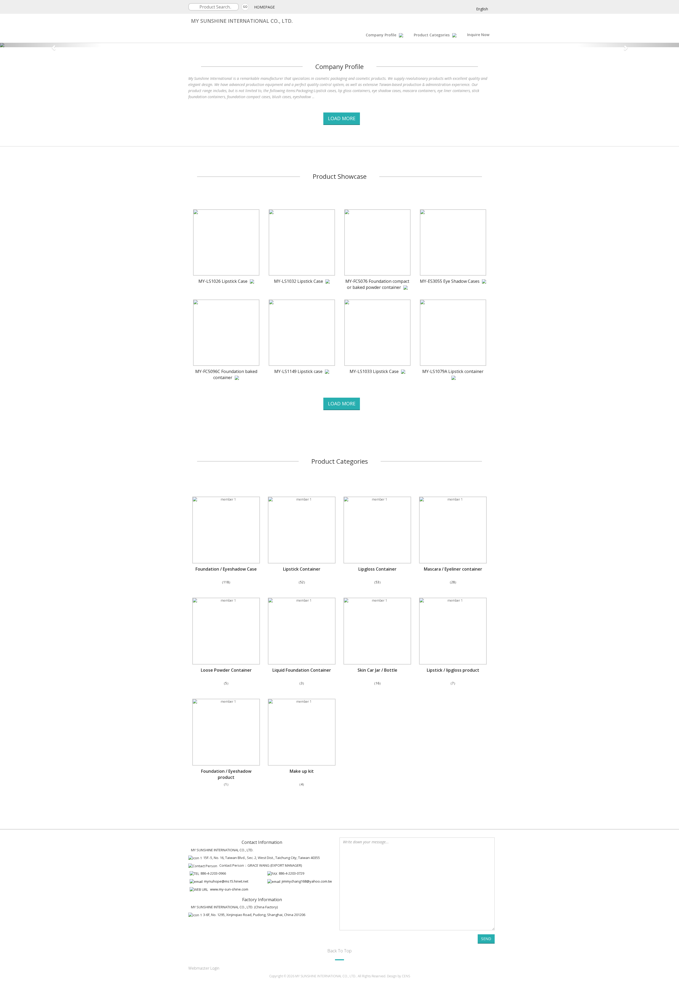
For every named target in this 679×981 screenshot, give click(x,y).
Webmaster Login (203, 968)
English (482, 8)
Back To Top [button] (339, 951)
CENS (406, 976)
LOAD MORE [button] (341, 118)
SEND (486, 938)
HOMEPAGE (264, 7)
